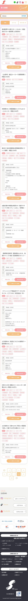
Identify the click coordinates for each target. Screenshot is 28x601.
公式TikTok (20, 505)
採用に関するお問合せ (19, 538)
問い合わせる (20, 63)
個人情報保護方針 (10, 593)
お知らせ (17, 575)
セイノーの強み (19, 559)
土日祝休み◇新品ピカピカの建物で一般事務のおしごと (14, 342)
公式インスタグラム (20, 499)
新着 (5, 22)
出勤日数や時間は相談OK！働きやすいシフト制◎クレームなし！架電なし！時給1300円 (13, 207)
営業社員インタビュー (7, 559)
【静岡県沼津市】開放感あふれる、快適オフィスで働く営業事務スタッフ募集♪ (14, 254)
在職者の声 (18, 564)
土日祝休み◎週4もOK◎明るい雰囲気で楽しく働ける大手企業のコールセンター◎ (14, 427)
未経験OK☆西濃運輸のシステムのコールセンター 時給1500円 (13, 110)
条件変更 (24, 16)
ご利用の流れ (18, 561)
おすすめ (14, 22)
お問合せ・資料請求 (20, 556)
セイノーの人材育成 (7, 561)
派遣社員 (4, 16)
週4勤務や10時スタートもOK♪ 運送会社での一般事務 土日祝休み (13, 30)
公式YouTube (19, 511)
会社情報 (4, 572)
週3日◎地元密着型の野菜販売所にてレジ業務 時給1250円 (13, 149)
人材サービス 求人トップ (8, 541)
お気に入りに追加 (15, 67)
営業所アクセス (19, 572)
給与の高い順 (23, 22)
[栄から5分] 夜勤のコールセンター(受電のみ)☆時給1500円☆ (14, 386)
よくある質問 (5, 564)
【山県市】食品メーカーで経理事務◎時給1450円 (14, 75)
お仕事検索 (4, 543)
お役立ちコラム (6, 548)
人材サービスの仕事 (6, 545)
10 (11, 478)
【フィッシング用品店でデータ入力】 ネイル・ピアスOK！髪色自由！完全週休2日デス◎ (14, 292)
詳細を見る (7, 63)
